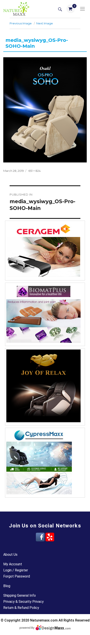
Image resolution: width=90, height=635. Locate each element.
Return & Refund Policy (21, 608)
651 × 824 (34, 170)
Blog (6, 586)
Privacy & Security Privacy (23, 602)
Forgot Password (16, 576)
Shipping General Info (19, 595)
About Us (10, 554)
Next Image (44, 23)
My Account (12, 564)
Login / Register (15, 570)
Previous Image (21, 23)
